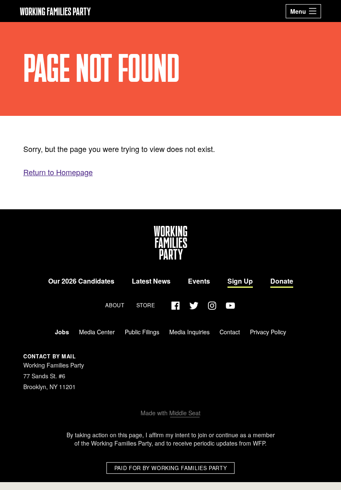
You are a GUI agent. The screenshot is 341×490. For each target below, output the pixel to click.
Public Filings (142, 332)
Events (199, 281)
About (114, 305)
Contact (230, 332)
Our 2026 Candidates (81, 281)
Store (145, 305)
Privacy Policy (268, 332)
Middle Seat (184, 413)
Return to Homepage (58, 172)
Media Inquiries (189, 332)
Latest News (151, 281)
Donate (281, 281)
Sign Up (240, 281)
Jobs (62, 332)
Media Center (97, 332)
